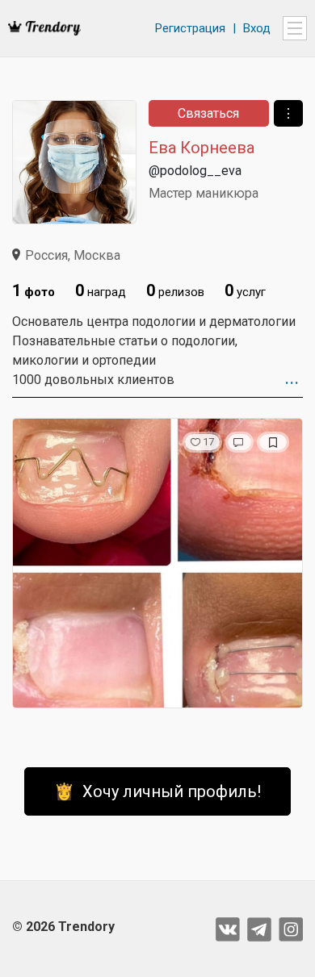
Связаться (208, 113)
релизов (175, 290)
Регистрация (190, 28)
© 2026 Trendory (63, 926)
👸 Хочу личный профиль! (157, 791)
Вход (257, 28)
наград (100, 290)
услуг (245, 290)
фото (33, 290)
